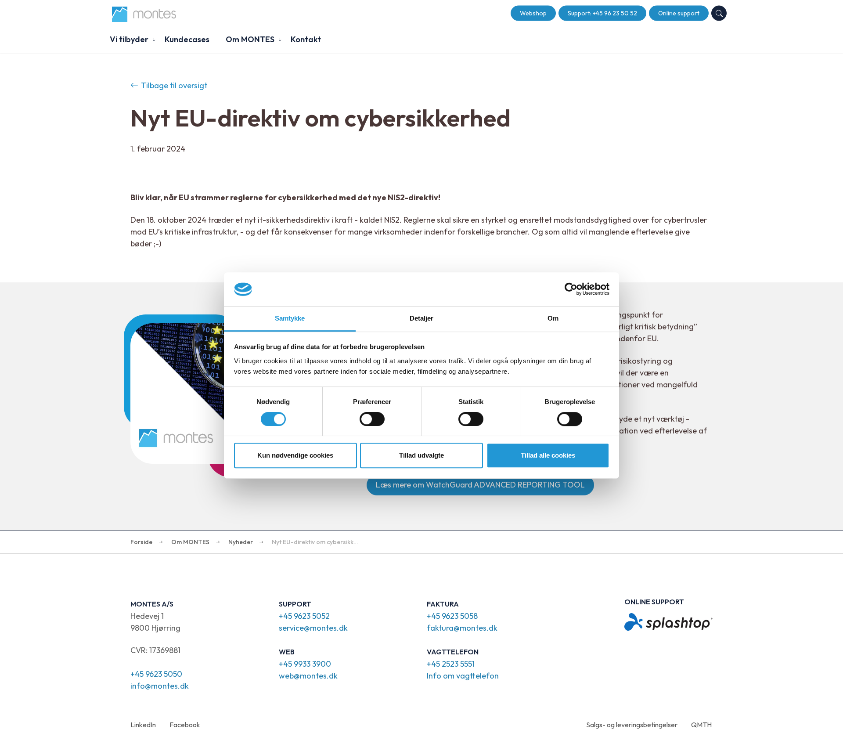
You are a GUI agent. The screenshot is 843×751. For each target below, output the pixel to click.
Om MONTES (250, 39)
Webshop (533, 13)
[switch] (372, 419)
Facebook (184, 724)
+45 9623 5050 (156, 674)
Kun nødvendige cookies (295, 455)
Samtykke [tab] (290, 318)
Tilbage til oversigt (174, 85)
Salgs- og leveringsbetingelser (631, 724)
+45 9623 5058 (452, 616)
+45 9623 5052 (304, 616)
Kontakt (306, 39)
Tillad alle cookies (548, 455)
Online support (678, 13)
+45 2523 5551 (451, 664)
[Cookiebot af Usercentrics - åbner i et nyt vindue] (571, 289)
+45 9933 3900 (305, 664)
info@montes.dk (159, 686)
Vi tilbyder (129, 39)
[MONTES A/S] (144, 14)
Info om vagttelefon (463, 676)
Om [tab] (553, 318)
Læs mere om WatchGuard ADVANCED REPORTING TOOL (480, 485)
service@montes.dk (313, 628)
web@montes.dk (308, 676)
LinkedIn (143, 724)
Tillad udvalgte (421, 455)
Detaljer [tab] (422, 318)
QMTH (701, 724)
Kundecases (187, 39)
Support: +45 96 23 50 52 (602, 13)
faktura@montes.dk (462, 628)
